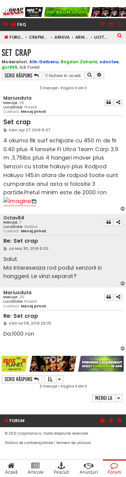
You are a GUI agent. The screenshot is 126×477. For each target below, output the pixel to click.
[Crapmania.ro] (12, 12)
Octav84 (13, 218)
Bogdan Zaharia (79, 62)
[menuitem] (18, 24)
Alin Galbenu (44, 62)
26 (21, 103)
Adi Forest (29, 67)
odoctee (109, 62)
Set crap (16, 52)
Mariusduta (17, 98)
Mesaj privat (33, 111)
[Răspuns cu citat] (108, 102)
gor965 (9, 67)
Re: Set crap (20, 241)
